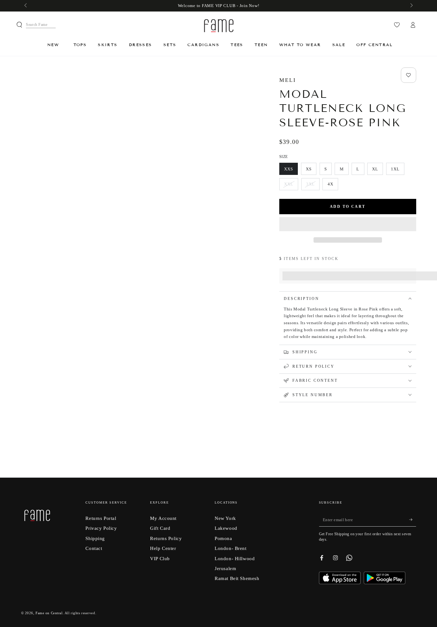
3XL (313, 186)
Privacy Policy (101, 528)
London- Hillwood (235, 558)
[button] (347, 224)
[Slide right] (411, 6)
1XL (397, 171)
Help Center (163, 548)
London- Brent (230, 548)
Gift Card (160, 528)
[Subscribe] (412, 520)
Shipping (95, 538)
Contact (93, 548)
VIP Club (160, 558)
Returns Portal (100, 518)
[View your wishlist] (397, 25)
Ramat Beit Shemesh (237, 578)
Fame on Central (49, 613)
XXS (291, 171)
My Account (163, 518)
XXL (291, 186)
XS (311, 171)
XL (377, 171)
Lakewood (226, 528)
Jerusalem (225, 568)
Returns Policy (166, 538)
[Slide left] (26, 6)
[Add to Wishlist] (408, 75)
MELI (287, 80)
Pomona (223, 538)
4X (332, 186)
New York (225, 518)
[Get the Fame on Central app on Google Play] (384, 582)
